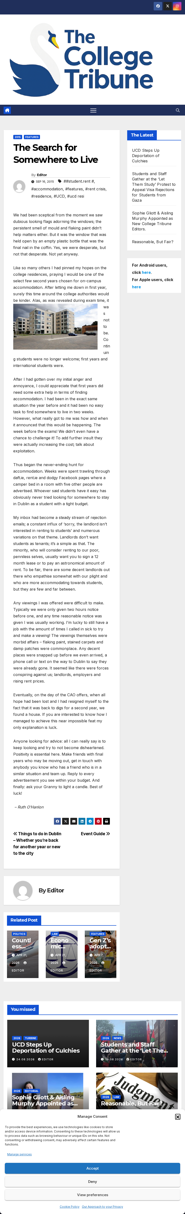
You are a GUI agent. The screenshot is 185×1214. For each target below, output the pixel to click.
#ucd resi (75, 196)
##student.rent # (79, 181)
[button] (177, 1116)
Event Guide (93, 833)
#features (74, 188)
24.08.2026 (26, 1059)
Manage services (19, 1154)
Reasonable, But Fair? (152, 241)
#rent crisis (95, 188)
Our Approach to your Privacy (102, 1206)
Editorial (32, 1091)
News (117, 1038)
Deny (92, 1181)
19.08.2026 (114, 1059)
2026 (16, 1038)
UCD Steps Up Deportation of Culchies (145, 155)
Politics (19, 933)
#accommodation (47, 188)
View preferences (92, 1195)
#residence (41, 196)
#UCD (59, 196)
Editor (42, 175)
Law (55, 933)
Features (32, 137)
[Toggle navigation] (93, 110)
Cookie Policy (69, 1206)
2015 (18, 137)
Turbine (30, 1038)
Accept (92, 1168)
